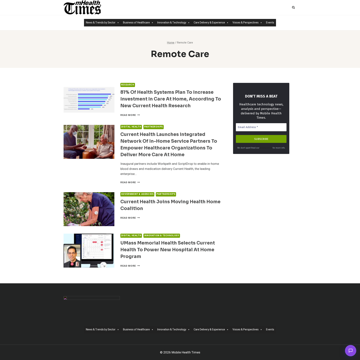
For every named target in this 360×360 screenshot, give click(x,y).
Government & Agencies (137, 194)
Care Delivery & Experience (209, 23)
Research (127, 84)
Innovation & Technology (171, 23)
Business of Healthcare (136, 23)
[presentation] (89, 100)
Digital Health (131, 126)
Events (270, 23)
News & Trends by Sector (101, 23)
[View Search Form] (293, 7)
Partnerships (153, 126)
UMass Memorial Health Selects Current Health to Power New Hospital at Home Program (167, 249)
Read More (130, 115)
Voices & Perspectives (245, 23)
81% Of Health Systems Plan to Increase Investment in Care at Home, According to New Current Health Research (170, 99)
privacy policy (266, 148)
